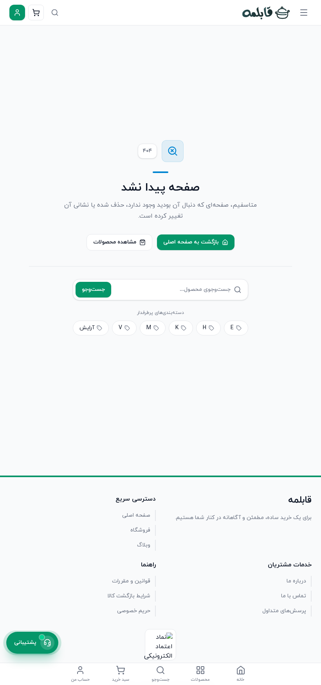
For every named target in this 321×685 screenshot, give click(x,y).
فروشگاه (140, 530)
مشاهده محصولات (114, 242)
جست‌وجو (93, 289)
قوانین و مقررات (131, 581)
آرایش (86, 328)
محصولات (200, 679)
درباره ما (296, 581)
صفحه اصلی (136, 515)
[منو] (304, 12)
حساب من (80, 679)
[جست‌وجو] (55, 12)
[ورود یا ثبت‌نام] (17, 12)
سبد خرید (120, 679)
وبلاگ (143, 545)
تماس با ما (293, 596)
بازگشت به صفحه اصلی (191, 242)
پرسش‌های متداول (284, 611)
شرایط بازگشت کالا (128, 596)
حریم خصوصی (133, 611)
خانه (240, 679)
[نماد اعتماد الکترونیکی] (160, 644)
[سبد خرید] (36, 12)
